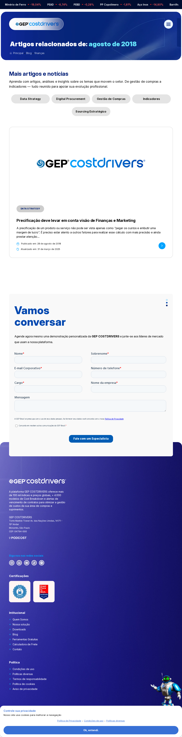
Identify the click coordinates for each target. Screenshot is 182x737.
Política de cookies (24, 683)
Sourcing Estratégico (91, 111)
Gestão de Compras (111, 99)
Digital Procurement (70, 99)
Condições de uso (23, 669)
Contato (17, 649)
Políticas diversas (23, 673)
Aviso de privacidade (25, 688)
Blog (15, 634)
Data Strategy (30, 99)
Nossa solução (21, 624)
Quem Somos (20, 619)
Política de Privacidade (69, 720)
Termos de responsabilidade (30, 678)
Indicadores (151, 99)
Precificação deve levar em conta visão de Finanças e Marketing (76, 220)
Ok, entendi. (91, 730)
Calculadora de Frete (25, 644)
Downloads (19, 629)
